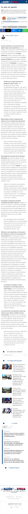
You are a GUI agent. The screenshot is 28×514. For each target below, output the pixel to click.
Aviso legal (19, 496)
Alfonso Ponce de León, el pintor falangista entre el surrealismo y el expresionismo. (18, 402)
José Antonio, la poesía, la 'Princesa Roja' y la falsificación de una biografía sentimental (13, 443)
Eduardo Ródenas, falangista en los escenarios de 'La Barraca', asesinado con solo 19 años (14, 452)
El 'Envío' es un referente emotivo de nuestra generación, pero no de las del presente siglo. (14, 460)
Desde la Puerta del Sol (12, 26)
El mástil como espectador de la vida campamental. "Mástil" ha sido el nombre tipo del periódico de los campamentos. (19, 380)
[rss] (10, 41)
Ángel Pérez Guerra (22, 26)
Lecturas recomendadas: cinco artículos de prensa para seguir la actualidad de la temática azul (19, 413)
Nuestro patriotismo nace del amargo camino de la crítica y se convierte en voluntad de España (19, 368)
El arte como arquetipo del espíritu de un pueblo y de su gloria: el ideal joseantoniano (19, 392)
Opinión (4, 26)
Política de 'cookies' (13, 498)
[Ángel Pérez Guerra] (3, 37)
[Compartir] (2, 30)
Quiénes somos (10, 496)
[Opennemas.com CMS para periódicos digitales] (15, 505)
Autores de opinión (14, 352)
